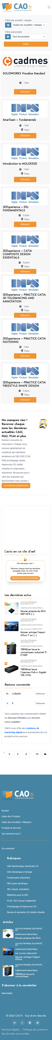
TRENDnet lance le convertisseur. (24, 975)
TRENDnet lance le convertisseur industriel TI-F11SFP (34, 652)
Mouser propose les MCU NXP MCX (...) (33, 613)
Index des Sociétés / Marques (16, 822)
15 (37, 754)
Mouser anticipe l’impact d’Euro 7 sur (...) (33, 634)
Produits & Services (11, 828)
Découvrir (25, 91)
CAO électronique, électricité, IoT (29, 603)
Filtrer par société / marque (18, 20)
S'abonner (40, 693)
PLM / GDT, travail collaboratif (21, 900)
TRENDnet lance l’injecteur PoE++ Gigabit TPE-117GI (33, 672)
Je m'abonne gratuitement (15, 485)
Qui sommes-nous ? (11, 833)
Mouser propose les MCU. (28, 938)
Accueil (5, 810)
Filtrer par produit (13, 32)
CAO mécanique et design (19, 872)
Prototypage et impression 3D (21, 906)
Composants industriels (32, 608)
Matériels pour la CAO (17, 895)
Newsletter (7, 993)
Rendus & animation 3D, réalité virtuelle (26, 912)
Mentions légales (10, 1029)
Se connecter (8, 848)
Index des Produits (11, 816)
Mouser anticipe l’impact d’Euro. (27, 958)
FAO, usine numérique (17, 883)
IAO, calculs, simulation (31, 629)
